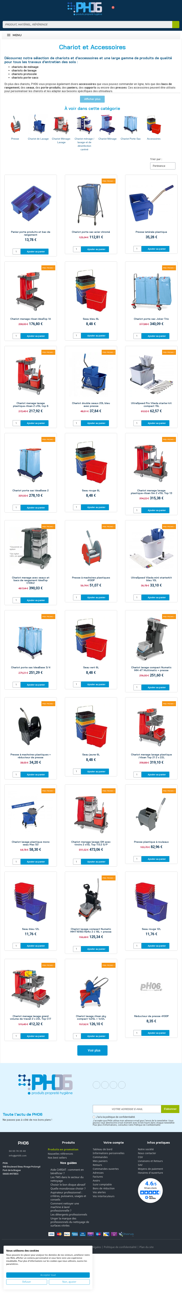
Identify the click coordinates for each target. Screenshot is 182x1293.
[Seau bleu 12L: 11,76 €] (30, 907)
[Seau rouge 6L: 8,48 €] (91, 469)
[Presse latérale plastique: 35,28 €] (151, 210)
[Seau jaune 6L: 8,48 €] (91, 733)
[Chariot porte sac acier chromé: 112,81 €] (91, 211)
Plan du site (146, 1247)
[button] (111, 9)
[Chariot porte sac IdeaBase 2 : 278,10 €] (30, 469)
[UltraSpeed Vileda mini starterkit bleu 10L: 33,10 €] (151, 558)
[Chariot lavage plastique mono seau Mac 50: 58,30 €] (30, 822)
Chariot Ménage (107, 138)
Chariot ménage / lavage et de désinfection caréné (84, 144)
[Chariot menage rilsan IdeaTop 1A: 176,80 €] (30, 298)
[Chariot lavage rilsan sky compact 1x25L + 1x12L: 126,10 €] (91, 996)
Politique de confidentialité (120, 1247)
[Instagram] (105, 1085)
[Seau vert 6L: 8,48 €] (91, 646)
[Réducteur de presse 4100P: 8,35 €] (151, 995)
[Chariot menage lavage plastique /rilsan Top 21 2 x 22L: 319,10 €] (151, 735)
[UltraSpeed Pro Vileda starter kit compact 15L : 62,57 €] (151, 384)
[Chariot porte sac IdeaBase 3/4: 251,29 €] (30, 646)
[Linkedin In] (113, 1085)
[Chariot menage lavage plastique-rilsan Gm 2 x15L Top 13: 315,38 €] (151, 471)
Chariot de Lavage (38, 138)
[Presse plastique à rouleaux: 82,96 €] (151, 821)
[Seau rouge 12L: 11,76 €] (151, 907)
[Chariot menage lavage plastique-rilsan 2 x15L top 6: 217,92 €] (30, 384)
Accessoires (153, 138)
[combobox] (85, 24)
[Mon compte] (105, 8)
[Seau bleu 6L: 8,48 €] (91, 297)
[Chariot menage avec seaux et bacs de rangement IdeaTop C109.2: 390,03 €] (30, 559)
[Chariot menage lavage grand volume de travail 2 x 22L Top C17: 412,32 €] (30, 996)
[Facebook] (96, 1085)
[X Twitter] (122, 1085)
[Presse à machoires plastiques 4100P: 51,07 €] (91, 558)
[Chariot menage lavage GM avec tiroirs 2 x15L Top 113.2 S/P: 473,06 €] (91, 822)
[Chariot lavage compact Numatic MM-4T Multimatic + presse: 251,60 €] (151, 648)
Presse (15, 138)
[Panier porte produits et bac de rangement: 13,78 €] (30, 212)
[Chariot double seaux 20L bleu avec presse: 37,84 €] (91, 384)
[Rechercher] (175, 24)
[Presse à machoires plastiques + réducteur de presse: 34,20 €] (30, 735)
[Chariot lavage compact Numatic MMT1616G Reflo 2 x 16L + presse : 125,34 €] (91, 909)
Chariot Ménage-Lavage (61, 140)
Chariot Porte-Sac (131, 138)
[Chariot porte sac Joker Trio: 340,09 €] (151, 298)
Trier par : (156, 159)
